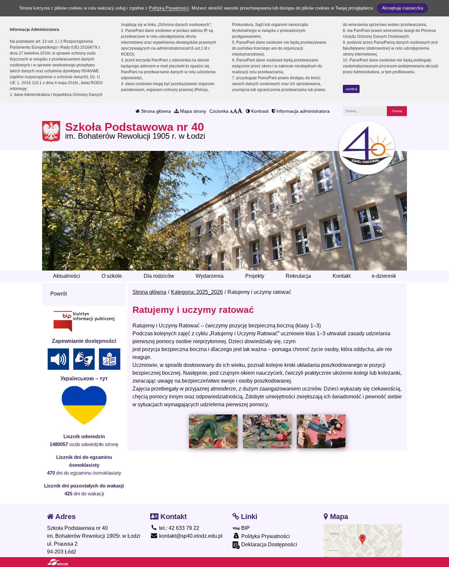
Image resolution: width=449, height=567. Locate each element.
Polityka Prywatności (265, 536)
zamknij (351, 89)
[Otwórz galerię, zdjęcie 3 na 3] (321, 431)
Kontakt (341, 276)
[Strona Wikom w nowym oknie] (57, 562)
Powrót (58, 293)
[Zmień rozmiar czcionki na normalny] (231, 111)
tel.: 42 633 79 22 (178, 528)
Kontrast (259, 111)
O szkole (112, 276)
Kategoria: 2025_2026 (197, 292)
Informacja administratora (302, 111)
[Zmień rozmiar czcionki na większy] (235, 111)
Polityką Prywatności (169, 8)
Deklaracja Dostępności (268, 544)
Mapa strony (192, 111)
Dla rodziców (159, 276)
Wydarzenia (210, 276)
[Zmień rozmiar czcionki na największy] (240, 111)
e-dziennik (384, 276)
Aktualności (66, 276)
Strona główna (155, 111)
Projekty (254, 276)
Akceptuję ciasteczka (402, 8)
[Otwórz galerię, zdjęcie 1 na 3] (213, 431)
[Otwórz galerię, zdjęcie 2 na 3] (267, 431)
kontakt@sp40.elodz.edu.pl (190, 536)
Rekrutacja (298, 276)
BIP (245, 528)
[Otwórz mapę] (363, 540)
